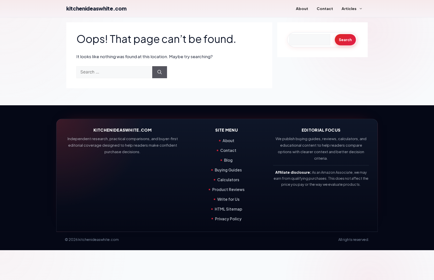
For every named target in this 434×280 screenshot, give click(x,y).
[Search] (159, 72)
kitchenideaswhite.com (96, 8)
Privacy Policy (228, 218)
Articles (349, 8)
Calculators (228, 179)
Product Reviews (228, 189)
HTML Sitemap (228, 209)
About (302, 8)
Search (345, 39)
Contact (325, 8)
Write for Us (228, 199)
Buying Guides (228, 169)
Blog (228, 160)
